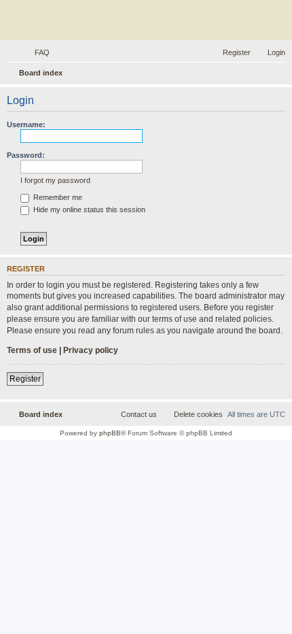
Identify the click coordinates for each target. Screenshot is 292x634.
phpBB (110, 433)
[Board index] (146, 21)
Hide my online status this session (88, 209)
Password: (26, 155)
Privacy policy (90, 350)
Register (25, 379)
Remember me (56, 197)
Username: (26, 124)
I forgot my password (55, 180)
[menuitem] (36, 52)
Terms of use (32, 350)
